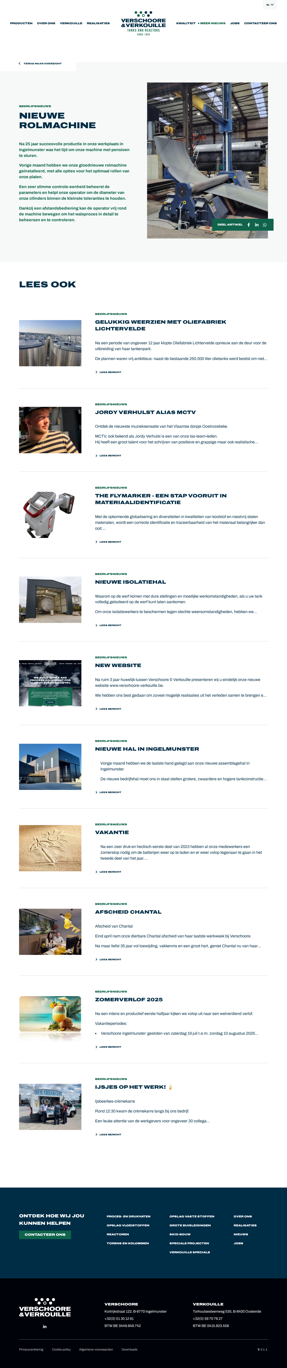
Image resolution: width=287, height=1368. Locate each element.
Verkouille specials (190, 1252)
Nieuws (241, 1234)
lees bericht (110, 372)
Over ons (46, 23)
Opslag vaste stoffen (192, 1216)
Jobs (235, 23)
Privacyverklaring (31, 1349)
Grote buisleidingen (190, 1225)
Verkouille (71, 23)
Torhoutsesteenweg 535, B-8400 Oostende (227, 1311)
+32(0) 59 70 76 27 (208, 1318)
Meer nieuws (213, 23)
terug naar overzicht (43, 63)
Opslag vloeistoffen (128, 1225)
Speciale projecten (189, 1243)
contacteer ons (45, 1234)
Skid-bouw (180, 1234)
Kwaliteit (186, 23)
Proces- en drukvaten (128, 1216)
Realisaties (98, 23)
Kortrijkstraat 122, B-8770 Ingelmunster (135, 1311)
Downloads (129, 1349)
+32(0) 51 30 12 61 (119, 1318)
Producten (21, 23)
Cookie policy (61, 1349)
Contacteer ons (260, 23)
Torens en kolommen (128, 1243)
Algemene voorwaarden (96, 1349)
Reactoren (118, 1234)
